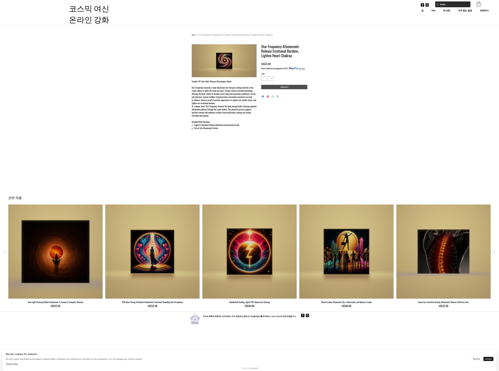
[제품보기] (55, 251)
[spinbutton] (267, 78)
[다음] (494, 251)
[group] (249, 256)
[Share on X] (277, 96)
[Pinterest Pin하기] (267, 96)
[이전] (4, 251)
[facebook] (422, 5)
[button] (479, 4)
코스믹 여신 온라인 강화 (89, 13)
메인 (194, 34)
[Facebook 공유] (262, 96)
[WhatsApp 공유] (272, 96)
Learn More (301, 68)
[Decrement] (263, 78)
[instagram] (427, 5)
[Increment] (271, 78)
